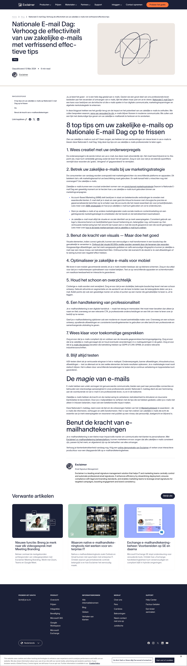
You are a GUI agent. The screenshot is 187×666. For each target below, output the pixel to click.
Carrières (118, 609)
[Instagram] (153, 643)
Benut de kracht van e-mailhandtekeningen (31, 112)
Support (98, 5)
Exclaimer (23, 75)
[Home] (26, 4)
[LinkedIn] (162, 643)
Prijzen (58, 5)
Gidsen (85, 612)
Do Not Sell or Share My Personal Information (132, 660)
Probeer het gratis (157, 5)
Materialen (70, 5)
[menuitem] (45, 4)
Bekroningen (119, 613)
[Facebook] (148, 643)
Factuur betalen (153, 604)
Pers (116, 604)
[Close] (181, 656)
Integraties (55, 609)
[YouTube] (167, 643)
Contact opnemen (134, 5)
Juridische (118, 626)
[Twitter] (157, 643)
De (15, 108)
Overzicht (54, 600)
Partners (84, 5)
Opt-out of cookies (164, 660)
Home (14, 17)
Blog (23, 17)
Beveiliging (55, 613)
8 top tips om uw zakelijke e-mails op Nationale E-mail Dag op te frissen (35, 102)
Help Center (151, 600)
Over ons (118, 600)
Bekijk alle (167, 496)
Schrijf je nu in (24, 600)
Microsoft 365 (56, 618)
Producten (44, 5)
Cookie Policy (94, 663)
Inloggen (116, 5)
